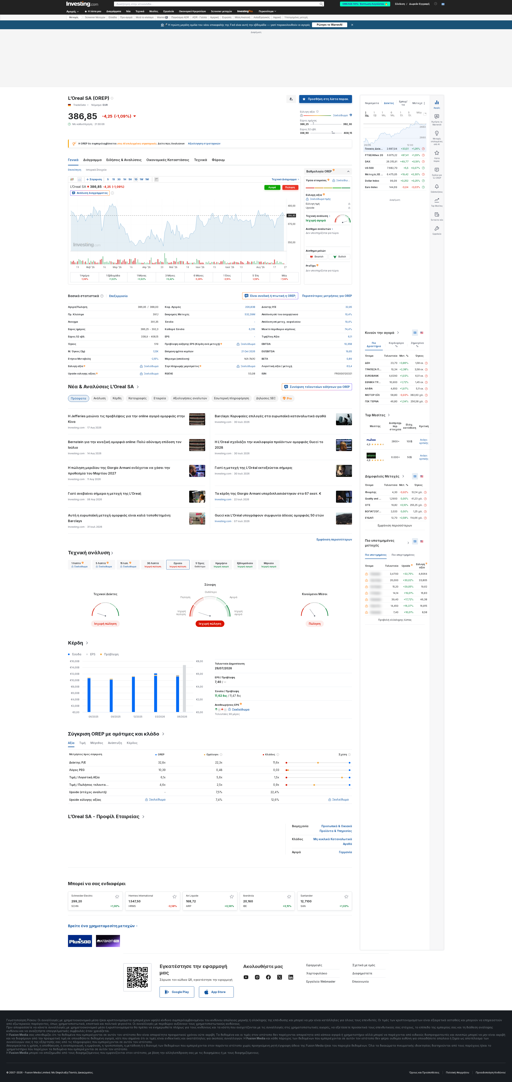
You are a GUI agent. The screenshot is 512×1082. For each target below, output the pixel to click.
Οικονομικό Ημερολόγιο (192, 11)
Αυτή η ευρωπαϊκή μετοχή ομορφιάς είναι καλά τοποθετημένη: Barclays (119, 518)
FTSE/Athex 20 (374, 155)
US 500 (369, 167)
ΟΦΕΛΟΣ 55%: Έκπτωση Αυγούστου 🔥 (365, 4)
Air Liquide (192, 895)
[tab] (79, 565)
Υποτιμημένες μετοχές (296, 17)
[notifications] (435, 4)
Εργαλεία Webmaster (320, 981)
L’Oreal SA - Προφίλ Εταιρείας (103, 816)
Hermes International (141, 895)
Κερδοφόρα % (396, 344)
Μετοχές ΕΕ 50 (374, 174)
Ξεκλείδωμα (340, 115)
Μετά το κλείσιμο (145, 17)
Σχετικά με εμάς (363, 965)
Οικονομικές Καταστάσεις (167, 160)
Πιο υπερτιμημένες (403, 554)
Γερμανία (345, 852)
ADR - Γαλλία (199, 17)
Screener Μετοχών (95, 17)
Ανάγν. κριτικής (423, 441)
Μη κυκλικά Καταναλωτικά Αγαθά (332, 841)
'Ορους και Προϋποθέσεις (424, 1072)
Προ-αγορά (126, 17)
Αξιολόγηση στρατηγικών (204, 143)
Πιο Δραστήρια (374, 344)
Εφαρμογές (314, 965)
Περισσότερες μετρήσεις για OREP (327, 295)
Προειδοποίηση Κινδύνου (490, 1072)
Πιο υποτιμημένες (376, 554)
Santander (307, 895)
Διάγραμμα (92, 160)
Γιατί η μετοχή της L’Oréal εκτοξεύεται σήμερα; (253, 468)
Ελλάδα (113, 17)
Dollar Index (372, 180)
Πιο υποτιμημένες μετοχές (379, 542)
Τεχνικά (200, 160)
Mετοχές (73, 17)
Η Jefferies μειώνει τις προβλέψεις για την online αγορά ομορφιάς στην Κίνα (126, 419)
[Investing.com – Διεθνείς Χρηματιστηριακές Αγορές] (82, 4)
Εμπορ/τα (403, 103)
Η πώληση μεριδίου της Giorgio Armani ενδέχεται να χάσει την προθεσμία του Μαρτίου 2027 (119, 470)
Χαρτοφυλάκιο (316, 973)
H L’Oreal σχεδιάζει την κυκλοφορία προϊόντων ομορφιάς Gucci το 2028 (269, 444)
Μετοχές (418, 103)
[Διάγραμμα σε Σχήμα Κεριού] (72, 179)
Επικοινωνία (360, 981)
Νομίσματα (372, 103)
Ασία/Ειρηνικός (262, 17)
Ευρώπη (226, 17)
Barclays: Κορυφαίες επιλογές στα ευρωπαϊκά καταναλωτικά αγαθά (270, 416)
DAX (367, 161)
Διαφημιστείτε (362, 973)
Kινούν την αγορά (379, 333)
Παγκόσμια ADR (180, 17)
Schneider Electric (82, 895)
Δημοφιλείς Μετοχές (382, 476)
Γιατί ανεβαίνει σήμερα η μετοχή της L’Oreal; (104, 493)
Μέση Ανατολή (242, 17)
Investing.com (223, 499)
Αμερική (214, 17)
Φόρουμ (218, 160)
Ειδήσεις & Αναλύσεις (124, 160)
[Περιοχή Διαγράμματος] (79, 179)
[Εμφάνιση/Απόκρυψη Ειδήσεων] (156, 179)
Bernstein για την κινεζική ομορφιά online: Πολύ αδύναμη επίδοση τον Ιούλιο (125, 444)
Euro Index (371, 187)
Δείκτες (389, 103)
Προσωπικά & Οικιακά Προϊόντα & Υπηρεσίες (336, 828)
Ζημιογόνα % (417, 344)
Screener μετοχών (221, 11)
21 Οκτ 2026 (248, 351)
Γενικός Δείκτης (375, 148)
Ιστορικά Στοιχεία (96, 169)
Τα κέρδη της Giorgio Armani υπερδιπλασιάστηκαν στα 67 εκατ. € (268, 493)
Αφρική (277, 17)
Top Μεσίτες (375, 415)
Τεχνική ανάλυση (89, 553)
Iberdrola (248, 895)
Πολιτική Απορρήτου (457, 1072)
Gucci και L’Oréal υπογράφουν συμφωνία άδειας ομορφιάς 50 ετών (269, 515)
